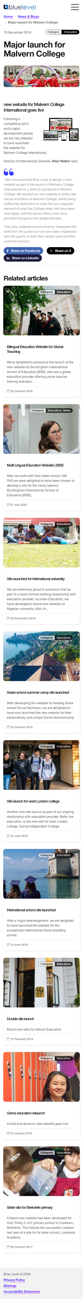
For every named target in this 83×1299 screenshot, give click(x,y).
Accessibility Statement (22, 1292)
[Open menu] (75, 7)
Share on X (62, 251)
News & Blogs (28, 16)
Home (8, 16)
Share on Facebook (24, 251)
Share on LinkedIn (24, 258)
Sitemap (10, 1286)
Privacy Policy (14, 1280)
